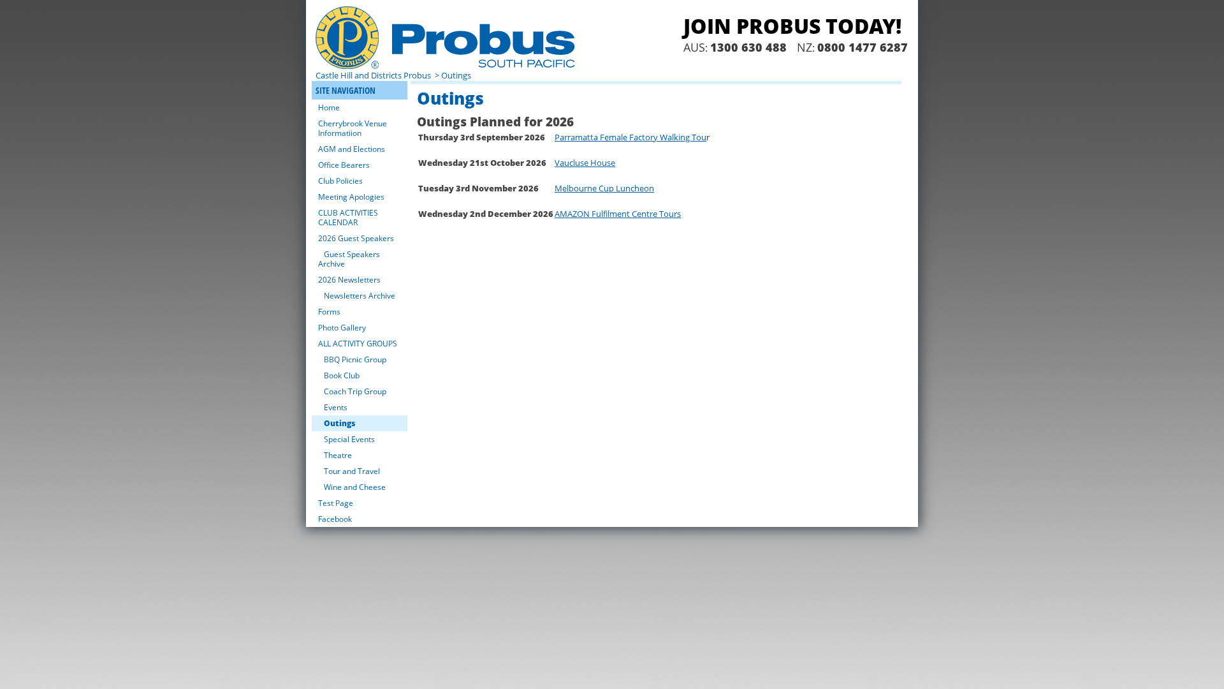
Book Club (342, 375)
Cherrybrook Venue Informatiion (352, 128)
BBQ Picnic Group (355, 359)
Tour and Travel (352, 471)
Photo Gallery (342, 327)
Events (335, 407)
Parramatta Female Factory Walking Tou (630, 137)
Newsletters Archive (359, 295)
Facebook (335, 519)
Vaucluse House (585, 162)
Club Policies (340, 181)
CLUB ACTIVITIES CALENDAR (348, 217)
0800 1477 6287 (862, 47)
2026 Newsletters (349, 280)
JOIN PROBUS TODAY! (792, 26)
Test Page (335, 503)
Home (329, 107)
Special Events (349, 439)
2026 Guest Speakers (356, 238)
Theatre (338, 455)
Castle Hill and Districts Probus (374, 75)
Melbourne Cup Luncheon (604, 188)
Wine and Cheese (355, 487)
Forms (329, 311)
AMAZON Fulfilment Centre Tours (618, 213)
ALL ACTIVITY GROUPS (357, 343)
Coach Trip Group (355, 391)
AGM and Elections (351, 149)
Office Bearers (344, 165)
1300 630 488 (748, 47)
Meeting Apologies (351, 197)
